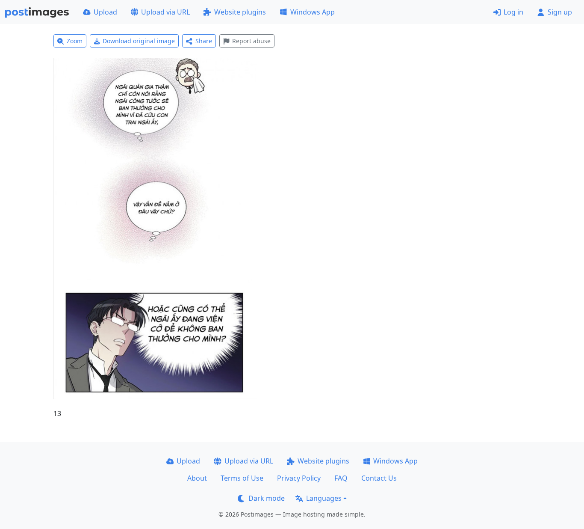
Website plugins (240, 12)
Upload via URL (165, 12)
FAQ (341, 478)
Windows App (312, 12)
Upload (105, 12)
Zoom (75, 41)
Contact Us (379, 478)
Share (203, 41)
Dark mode (266, 498)
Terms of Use (242, 478)
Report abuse (251, 41)
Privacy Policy (299, 478)
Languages (324, 498)
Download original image (139, 41)
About (197, 478)
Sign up (560, 12)
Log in (513, 12)
